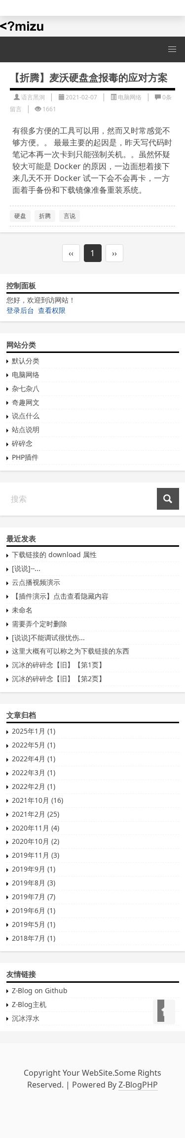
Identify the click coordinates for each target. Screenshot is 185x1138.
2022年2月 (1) (33, 786)
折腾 (45, 216)
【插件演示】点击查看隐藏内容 (60, 596)
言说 (69, 216)
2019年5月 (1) (33, 924)
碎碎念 (22, 443)
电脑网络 (130, 97)
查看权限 (52, 310)
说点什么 (25, 415)
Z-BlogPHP (138, 1084)
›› (114, 253)
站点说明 (25, 429)
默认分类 (25, 360)
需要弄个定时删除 (39, 623)
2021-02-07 (81, 97)
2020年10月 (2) (35, 841)
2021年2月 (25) (35, 814)
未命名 (22, 609)
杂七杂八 (25, 388)
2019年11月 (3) (35, 855)
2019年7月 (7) (33, 896)
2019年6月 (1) (33, 910)
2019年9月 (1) (33, 869)
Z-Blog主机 (29, 1004)
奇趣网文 (25, 402)
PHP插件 (25, 457)
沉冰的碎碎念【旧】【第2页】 (59, 678)
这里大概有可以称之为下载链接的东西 (70, 651)
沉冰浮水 (25, 1018)
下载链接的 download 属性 (54, 554)
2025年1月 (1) (33, 731)
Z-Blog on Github (40, 990)
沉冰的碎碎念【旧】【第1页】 (59, 664)
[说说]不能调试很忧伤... (48, 637)
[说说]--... (26, 568)
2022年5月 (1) (33, 744)
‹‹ (71, 253)
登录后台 (20, 310)
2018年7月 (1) (33, 938)
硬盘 (20, 216)
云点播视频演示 (36, 582)
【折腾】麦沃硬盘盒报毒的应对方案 (89, 77)
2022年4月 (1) (33, 758)
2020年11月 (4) (35, 827)
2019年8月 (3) (33, 882)
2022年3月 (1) (33, 772)
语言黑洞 (33, 97)
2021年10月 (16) (37, 800)
